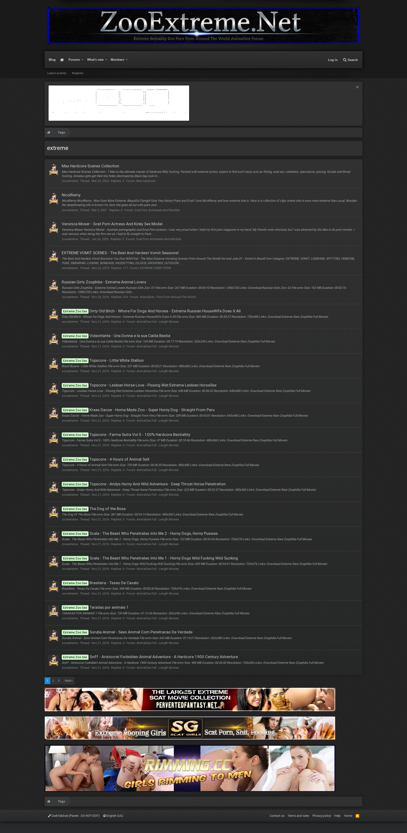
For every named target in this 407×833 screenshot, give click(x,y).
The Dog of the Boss (94, 508)
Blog (52, 59)
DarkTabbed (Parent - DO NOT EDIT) (75, 815)
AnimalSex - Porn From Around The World (168, 297)
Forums (74, 59)
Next (68, 680)
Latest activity (56, 73)
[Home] (48, 133)
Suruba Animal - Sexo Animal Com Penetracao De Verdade (127, 632)
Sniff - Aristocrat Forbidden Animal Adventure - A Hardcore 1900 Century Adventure (150, 656)
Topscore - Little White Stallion (103, 360)
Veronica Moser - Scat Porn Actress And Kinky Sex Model (112, 223)
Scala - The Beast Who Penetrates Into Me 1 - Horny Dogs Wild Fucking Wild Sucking (150, 558)
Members (117, 59)
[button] (82, 59)
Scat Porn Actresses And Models (157, 210)
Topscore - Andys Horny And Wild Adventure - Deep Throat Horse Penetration (144, 484)
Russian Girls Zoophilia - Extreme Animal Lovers (104, 282)
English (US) (114, 815)
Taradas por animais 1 (96, 607)
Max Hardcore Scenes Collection (90, 166)
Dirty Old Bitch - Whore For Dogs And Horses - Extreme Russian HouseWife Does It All (152, 311)
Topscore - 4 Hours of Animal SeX (106, 459)
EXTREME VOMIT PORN (155, 268)
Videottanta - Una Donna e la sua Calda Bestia (116, 335)
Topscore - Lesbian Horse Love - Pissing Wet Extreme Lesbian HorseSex (139, 385)
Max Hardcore (145, 181)
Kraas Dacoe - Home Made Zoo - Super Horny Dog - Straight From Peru (139, 409)
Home (62, 59)
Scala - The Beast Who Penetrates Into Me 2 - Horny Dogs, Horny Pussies (140, 533)
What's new (95, 59)
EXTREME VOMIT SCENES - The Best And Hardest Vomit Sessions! (120, 252)
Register (78, 73)
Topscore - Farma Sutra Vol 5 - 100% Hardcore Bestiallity (126, 434)
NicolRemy (71, 195)
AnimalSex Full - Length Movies (158, 321)
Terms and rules (298, 815)
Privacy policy (322, 815)
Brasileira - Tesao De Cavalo (101, 582)
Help (337, 815)
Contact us (277, 815)
